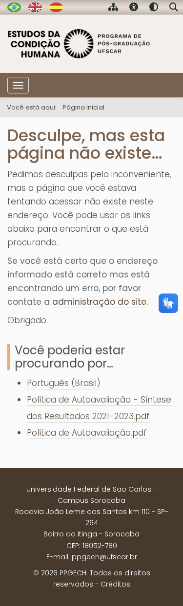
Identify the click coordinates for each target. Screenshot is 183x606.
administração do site (99, 302)
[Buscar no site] (173, 8)
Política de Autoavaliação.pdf (87, 433)
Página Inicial (83, 107)
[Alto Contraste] (153, 8)
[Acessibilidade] (133, 8)
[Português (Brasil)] (79, 44)
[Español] (56, 7)
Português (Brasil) (64, 383)
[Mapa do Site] (113, 8)
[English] (35, 7)
